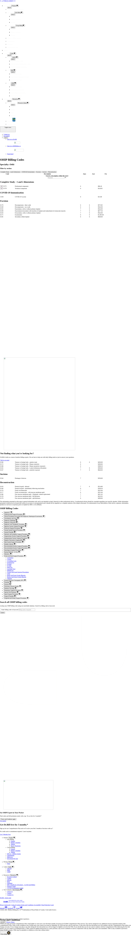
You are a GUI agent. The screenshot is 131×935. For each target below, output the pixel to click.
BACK (9, 7)
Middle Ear (10, 570)
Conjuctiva (10, 558)
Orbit (8, 573)
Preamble (7, 582)
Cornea (9, 559)
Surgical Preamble (9, 596)
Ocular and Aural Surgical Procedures (14, 556)
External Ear (10, 562)
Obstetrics (7, 554)
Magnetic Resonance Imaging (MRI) (13, 540)
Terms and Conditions (27, 905)
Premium (6, 584)
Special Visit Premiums (10, 592)
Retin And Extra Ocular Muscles (16, 575)
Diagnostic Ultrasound (10, 522)
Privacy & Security (5, 905)
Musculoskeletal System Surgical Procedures (16, 546)
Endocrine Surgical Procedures (12, 528)
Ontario (13, 841)
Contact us (7, 134)
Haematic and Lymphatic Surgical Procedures (16, 534)
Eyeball (9, 564)
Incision (45, 172)
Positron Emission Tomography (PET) (14, 580)
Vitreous (9, 578)
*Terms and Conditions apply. (8, 819)
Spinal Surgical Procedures (11, 594)
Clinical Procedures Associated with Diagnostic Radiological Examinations (23, 516)
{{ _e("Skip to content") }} (8, 1)
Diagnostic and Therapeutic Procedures (14, 524)
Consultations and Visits (10, 518)
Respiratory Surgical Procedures (12, 590)
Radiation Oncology (9, 588)
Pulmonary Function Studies (11, 586)
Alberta (13, 844)
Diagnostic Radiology (10, 520)
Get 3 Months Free (5, 834)
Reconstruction (52, 172)
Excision (38, 172)
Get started (7, 136)
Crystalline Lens (11, 561)
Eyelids (9, 566)
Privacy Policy (11, 922)
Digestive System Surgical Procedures (14, 526)
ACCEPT (3, 922)
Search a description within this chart (57, 176)
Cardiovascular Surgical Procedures (13, 514)
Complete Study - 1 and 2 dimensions (10, 172)
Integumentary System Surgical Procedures (15, 536)
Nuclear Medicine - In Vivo (11, 552)
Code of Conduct (16, 905)
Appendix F (7, 512)
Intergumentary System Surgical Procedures (16, 538)
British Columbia (15, 842)
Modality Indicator (9, 544)
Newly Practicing (15, 846)
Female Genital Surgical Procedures (13, 530)
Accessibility (37, 905)
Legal (52, 905)
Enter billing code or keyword (9, 609)
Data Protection (45, 905)
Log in (5, 137)
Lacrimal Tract (11, 569)
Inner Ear (9, 567)
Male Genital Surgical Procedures (13, 542)
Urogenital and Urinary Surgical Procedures (15, 598)
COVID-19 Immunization (28, 172)
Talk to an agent (4, 460)
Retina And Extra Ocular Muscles (16, 577)
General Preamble (9, 532)
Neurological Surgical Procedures (13, 550)
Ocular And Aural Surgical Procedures (18, 572)
